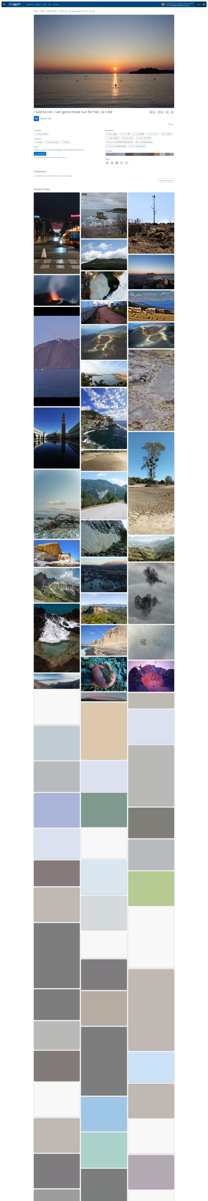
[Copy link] (126, 163)
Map (44, 4)
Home (36, 11)
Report (172, 124)
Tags (49, 4)
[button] (204, 4)
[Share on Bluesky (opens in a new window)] (117, 163)
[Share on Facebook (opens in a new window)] (107, 163)
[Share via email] (122, 163)
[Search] (4, 4)
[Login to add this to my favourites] (167, 112)
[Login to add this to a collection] (172, 112)
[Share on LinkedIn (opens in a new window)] (112, 163)
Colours (55, 4)
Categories (30, 4)
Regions (38, 4)
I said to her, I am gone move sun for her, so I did (77, 11)
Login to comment (166, 181)
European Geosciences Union (179, 5)
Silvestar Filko (52, 11)
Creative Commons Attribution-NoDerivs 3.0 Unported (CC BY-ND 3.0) (59, 150)
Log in (199, 4)
